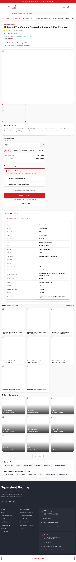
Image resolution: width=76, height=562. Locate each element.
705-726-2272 (47, 542)
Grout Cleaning (24, 522)
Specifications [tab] (11, 219)
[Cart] (68, 6)
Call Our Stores (39, 558)
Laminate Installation (26, 515)
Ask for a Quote (24, 196)
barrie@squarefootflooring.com (52, 546)
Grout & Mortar (21, 474)
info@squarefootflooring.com (51, 522)
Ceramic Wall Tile (18, 18)
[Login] (64, 6)
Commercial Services (26, 525)
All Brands (4, 528)
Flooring (3, 509)
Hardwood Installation (26, 512)
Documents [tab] (25, 219)
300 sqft (24, 150)
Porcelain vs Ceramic (59, 465)
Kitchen (38, 465)
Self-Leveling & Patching (36, 474)
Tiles (8, 18)
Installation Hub (5, 525)
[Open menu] (8, 6)
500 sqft (32, 150)
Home (3, 18)
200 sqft (16, 150)
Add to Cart (25, 203)
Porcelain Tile (9, 465)
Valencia (29, 18)
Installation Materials (7, 522)
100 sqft (7, 150)
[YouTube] (10, 501)
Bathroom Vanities (6, 515)
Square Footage (9, 138)
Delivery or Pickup (10, 166)
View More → (70, 305)
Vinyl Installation (25, 519)
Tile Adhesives (9, 474)
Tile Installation (63, 474)
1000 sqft (41, 150)
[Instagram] (6, 501)
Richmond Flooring (9, 24)
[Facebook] (2, 501)
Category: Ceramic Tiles (24, 36)
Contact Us (4, 531)
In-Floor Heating (50, 474)
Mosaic (18, 465)
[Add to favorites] (70, 53)
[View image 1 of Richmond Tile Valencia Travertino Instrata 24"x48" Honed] (14, 113)
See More (38, 456)
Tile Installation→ (9, 38)
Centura (55, 449)
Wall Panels (4, 519)
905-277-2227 (47, 519)
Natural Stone (28, 465)
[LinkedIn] (13, 501)
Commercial (47, 465)
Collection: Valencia (9, 36)
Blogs (21, 528)
